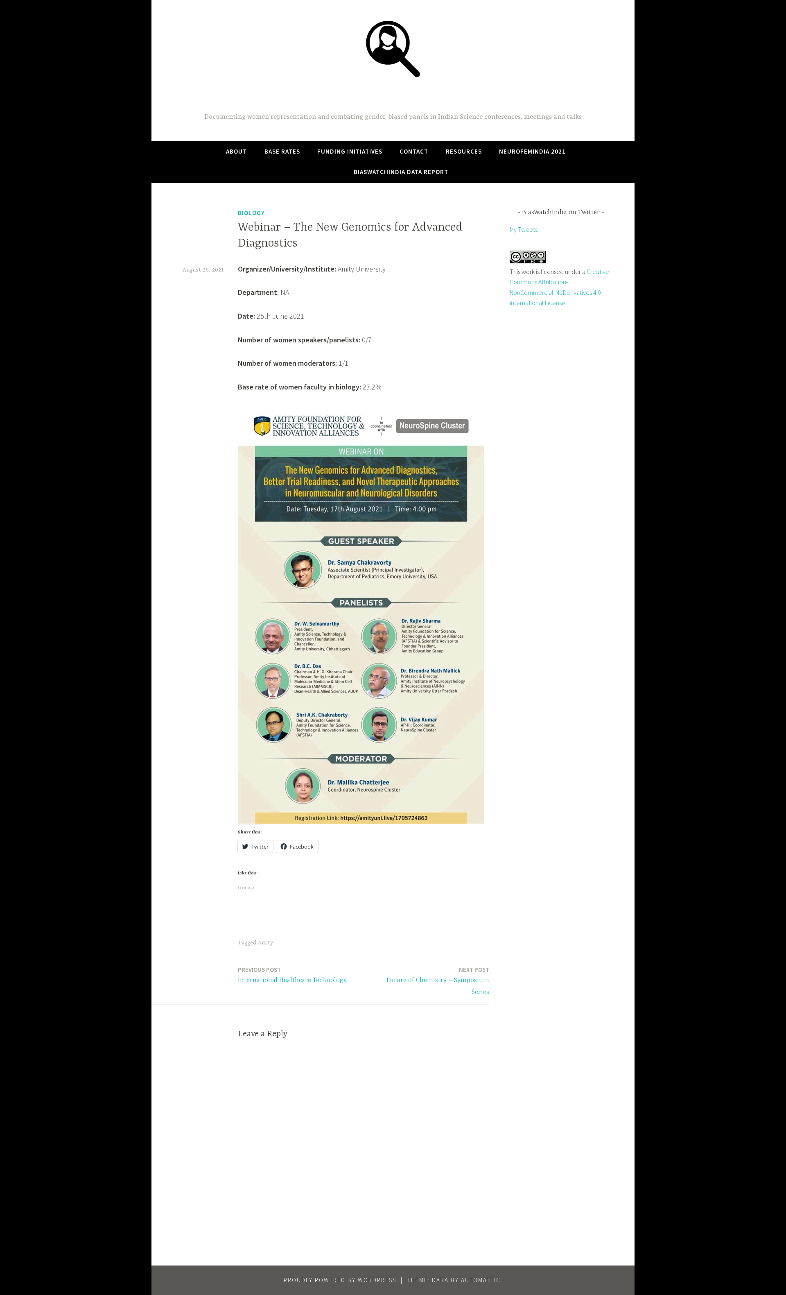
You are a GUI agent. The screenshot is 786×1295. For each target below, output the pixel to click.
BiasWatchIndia (393, 96)
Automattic (481, 1280)
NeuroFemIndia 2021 (532, 151)
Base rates (282, 151)
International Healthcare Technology (292, 975)
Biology (251, 213)
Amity (265, 943)
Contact (414, 151)
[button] (393, 48)
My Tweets (524, 229)
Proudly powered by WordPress (340, 1280)
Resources (464, 151)
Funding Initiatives (349, 151)
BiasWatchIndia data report (401, 172)
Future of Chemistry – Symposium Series (437, 981)
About (236, 151)
